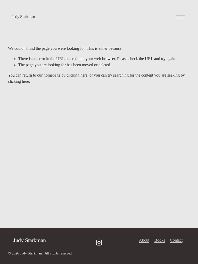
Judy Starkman (23, 16)
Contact (176, 240)
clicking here (77, 75)
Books (159, 240)
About (144, 240)
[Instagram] (99, 243)
